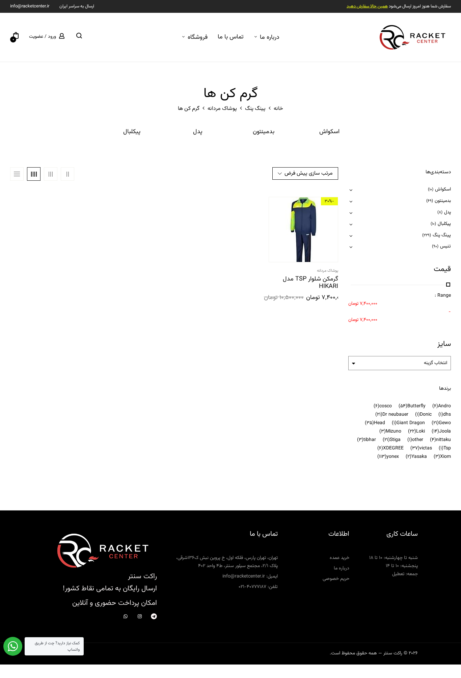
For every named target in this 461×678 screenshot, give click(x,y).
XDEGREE (393, 448)
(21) (378, 414)
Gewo (445, 423)
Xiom (445, 457)
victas (425, 448)
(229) (426, 235)
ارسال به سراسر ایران (76, 6)
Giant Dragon (411, 423)
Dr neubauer (395, 414)
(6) (435, 406)
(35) (369, 423)
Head (379, 423)
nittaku (443, 440)
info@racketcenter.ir (29, 6)
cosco (385, 406)
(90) (435, 246)
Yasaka (419, 457)
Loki (420, 431)
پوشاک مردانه (222, 109)
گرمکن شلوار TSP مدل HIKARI (310, 283)
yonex (392, 457)
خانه (278, 109)
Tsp (447, 448)
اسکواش (329, 132)
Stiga (395, 440)
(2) (408, 457)
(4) (433, 440)
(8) (439, 212)
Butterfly (416, 406)
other (417, 440)
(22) (412, 431)
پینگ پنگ (255, 109)
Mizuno (393, 431)
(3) (382, 431)
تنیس (445, 246)
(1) (440, 414)
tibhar (369, 440)
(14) (435, 431)
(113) (381, 457)
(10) (430, 189)
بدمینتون (263, 132)
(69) (429, 201)
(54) (403, 406)
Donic (426, 414)
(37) (414, 448)
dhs (447, 414)
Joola (445, 431)
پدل (197, 132)
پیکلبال (131, 132)
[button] (16, 37)
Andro (444, 406)
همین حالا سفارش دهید (367, 6)
